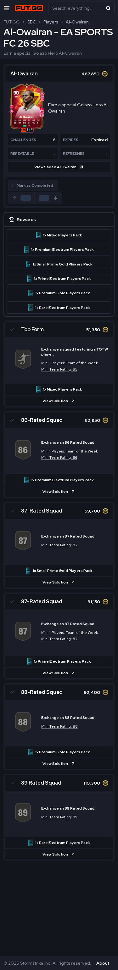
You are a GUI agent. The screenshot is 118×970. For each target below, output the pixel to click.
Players (50, 22)
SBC (31, 22)
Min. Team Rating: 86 (59, 457)
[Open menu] (6, 8)
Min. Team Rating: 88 (59, 726)
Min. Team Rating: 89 (59, 817)
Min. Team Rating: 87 (59, 545)
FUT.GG (11, 22)
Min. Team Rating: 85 (59, 369)
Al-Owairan (77, 22)
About (102, 963)
